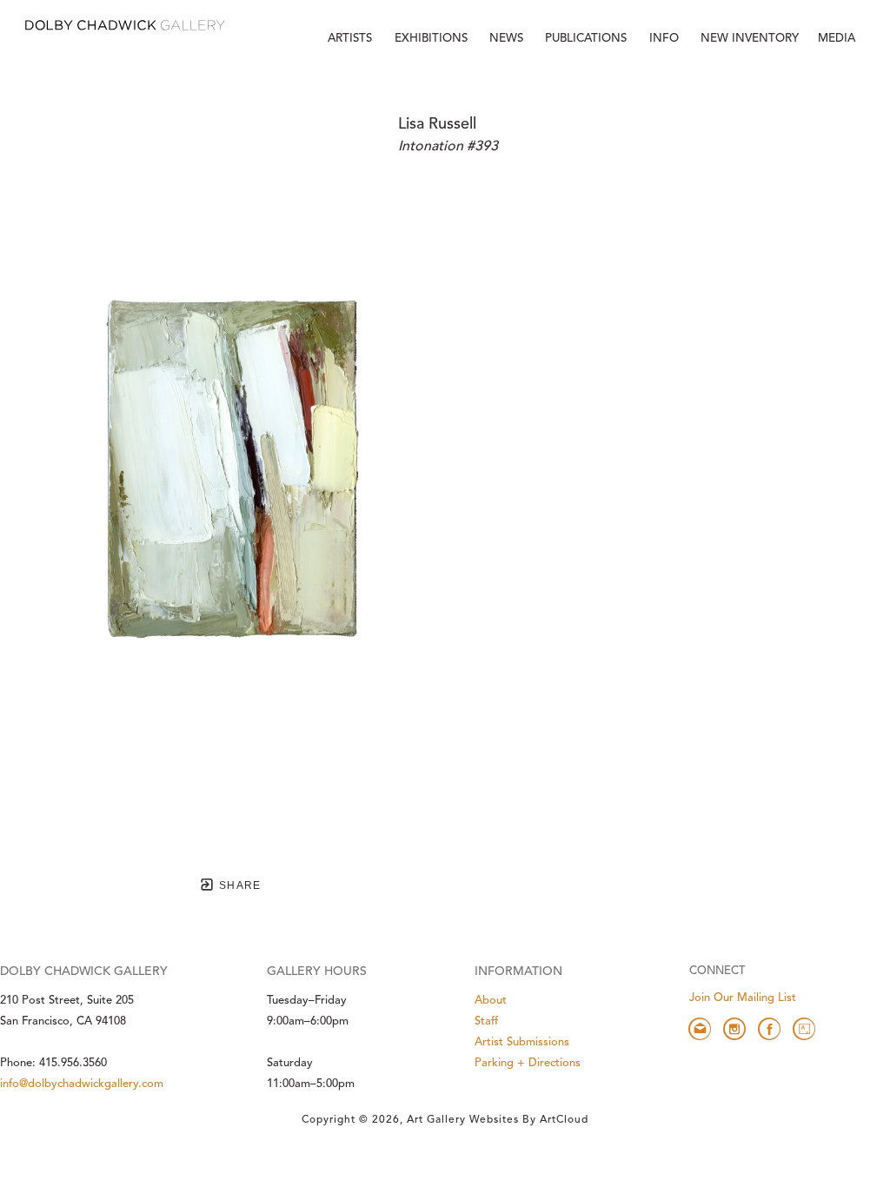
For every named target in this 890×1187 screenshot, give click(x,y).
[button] (665, 39)
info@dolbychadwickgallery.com (81, 1084)
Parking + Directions (528, 1063)
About (491, 1000)
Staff (486, 1021)
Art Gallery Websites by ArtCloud (497, 1120)
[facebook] (769, 1029)
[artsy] (804, 1029)
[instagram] (734, 1029)
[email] (699, 1029)
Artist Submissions (522, 1042)
